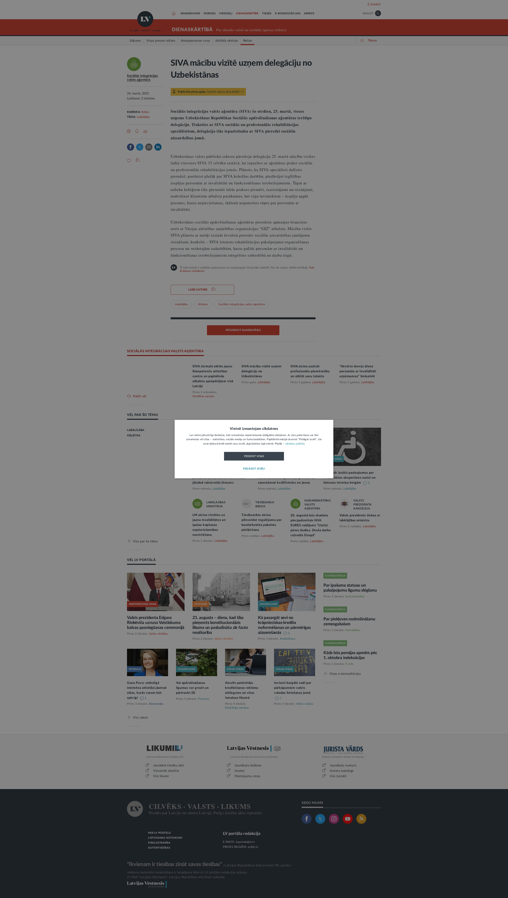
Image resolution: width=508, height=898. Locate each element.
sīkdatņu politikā (295, 444)
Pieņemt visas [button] (254, 456)
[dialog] (254, 449)
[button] (254, 468)
